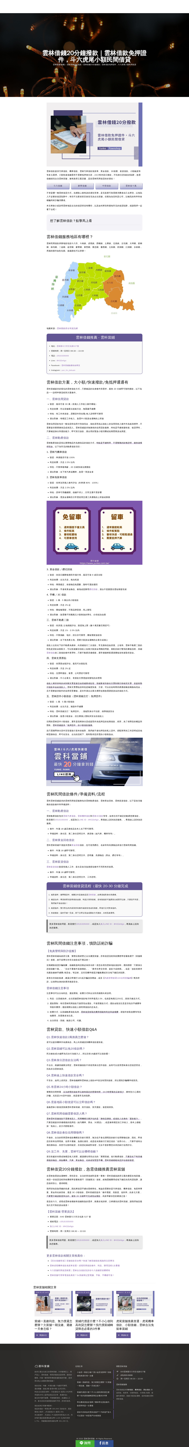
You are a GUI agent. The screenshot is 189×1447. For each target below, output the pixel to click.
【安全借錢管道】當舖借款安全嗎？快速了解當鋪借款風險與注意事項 (82, 1261)
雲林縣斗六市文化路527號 (68, 346)
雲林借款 (51, 653)
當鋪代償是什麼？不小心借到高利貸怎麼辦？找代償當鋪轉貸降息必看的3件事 (94, 1325)
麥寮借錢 (82, 186)
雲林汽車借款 (69, 816)
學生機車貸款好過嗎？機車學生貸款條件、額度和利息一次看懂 (94, 1404)
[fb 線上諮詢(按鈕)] (103, 1443)
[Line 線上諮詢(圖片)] (94, 762)
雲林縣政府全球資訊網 (67, 328)
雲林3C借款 (97, 816)
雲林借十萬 (131, 186)
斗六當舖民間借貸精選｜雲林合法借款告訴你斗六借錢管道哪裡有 (80, 1270)
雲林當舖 (92, 895)
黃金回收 (76, 845)
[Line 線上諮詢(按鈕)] (85, 1443)
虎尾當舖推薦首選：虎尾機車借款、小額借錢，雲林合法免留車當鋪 (135, 1325)
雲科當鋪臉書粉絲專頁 (70, 365)
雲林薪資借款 (53, 867)
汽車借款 (129, 1390)
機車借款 (138, 1390)
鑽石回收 (93, 589)
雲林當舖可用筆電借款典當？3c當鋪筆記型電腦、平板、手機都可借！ (82, 1275)
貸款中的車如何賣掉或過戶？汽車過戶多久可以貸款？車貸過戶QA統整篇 (94, 1414)
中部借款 (106, 186)
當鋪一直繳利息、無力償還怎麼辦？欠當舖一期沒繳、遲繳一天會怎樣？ (53, 1325)
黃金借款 (146, 1390)
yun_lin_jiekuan (68, 370)
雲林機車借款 (84, 816)
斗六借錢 (58, 186)
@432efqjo (61, 361)
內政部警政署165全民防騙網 (118, 978)
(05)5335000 (63, 356)
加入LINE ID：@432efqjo (112, 924)
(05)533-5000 (127, 1375)
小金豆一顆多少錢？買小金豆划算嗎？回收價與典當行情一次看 (94, 1374)
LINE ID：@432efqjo (89, 820)
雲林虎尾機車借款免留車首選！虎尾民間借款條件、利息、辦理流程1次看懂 (85, 1265)
